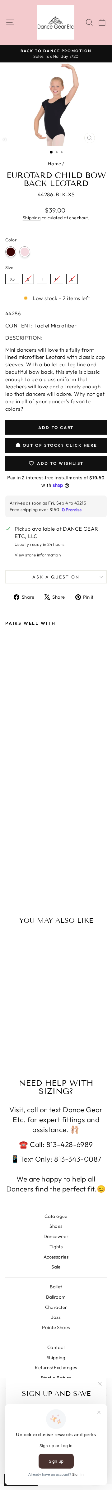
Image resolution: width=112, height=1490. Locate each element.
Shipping (31, 218)
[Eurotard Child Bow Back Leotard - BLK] (9, 873)
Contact (56, 1347)
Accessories (56, 1257)
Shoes (55, 1226)
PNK (24, 251)
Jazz (56, 1317)
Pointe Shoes (56, 1327)
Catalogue (56, 1216)
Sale (56, 1267)
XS (12, 277)
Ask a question (55, 577)
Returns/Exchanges (56, 1367)
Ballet (56, 1287)
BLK (10, 251)
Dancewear (56, 1236)
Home (54, 164)
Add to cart (27, 861)
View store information (38, 555)
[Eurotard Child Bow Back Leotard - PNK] (16, 873)
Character (56, 1307)
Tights (56, 1247)
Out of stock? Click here (60, 445)
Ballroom (56, 1297)
